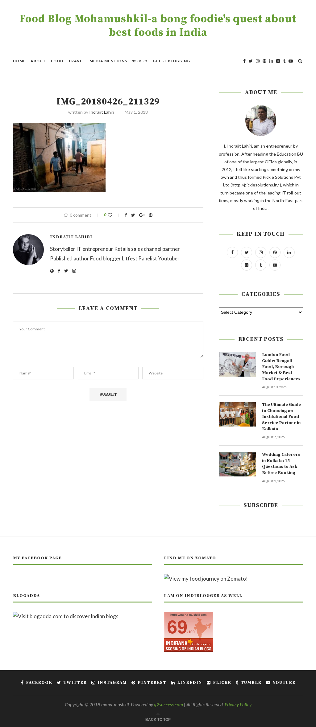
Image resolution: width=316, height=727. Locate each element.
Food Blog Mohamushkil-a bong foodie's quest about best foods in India (158, 25)
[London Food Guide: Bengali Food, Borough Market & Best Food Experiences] (237, 364)
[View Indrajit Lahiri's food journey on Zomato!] (206, 578)
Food (57, 61)
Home (19, 61)
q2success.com (168, 704)
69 (177, 627)
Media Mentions (108, 61)
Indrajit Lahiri (101, 112)
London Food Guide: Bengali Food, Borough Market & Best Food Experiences (281, 367)
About (38, 61)
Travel (76, 61)
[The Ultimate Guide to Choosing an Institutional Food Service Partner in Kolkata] (237, 414)
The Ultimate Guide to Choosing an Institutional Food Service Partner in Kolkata (281, 416)
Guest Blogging (171, 61)
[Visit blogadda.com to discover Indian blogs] (65, 616)
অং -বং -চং (140, 61)
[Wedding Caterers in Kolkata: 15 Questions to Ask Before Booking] (237, 464)
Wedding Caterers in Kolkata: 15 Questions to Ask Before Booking (281, 464)
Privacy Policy (238, 704)
